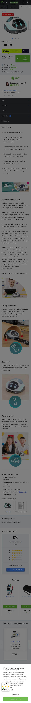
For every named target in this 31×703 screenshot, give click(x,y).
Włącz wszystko (15, 699)
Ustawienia (15, 694)
